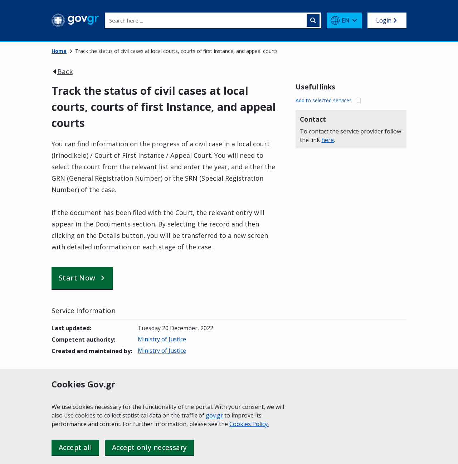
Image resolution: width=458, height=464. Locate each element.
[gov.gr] (75, 20)
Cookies (240, 424)
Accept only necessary (149, 447)
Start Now (77, 278)
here (327, 140)
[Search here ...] (313, 20)
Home (59, 51)
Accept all (75, 447)
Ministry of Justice (162, 339)
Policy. (260, 424)
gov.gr (214, 415)
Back (65, 71)
